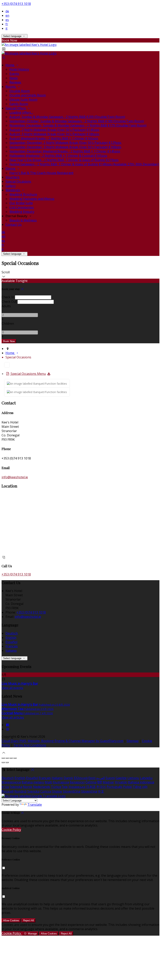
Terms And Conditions (29, 745)
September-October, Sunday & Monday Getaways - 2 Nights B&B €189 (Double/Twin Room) (76, 121)
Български (61, 782)
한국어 (101, 787)
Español (11, 642)
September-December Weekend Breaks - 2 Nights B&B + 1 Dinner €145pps (64, 151)
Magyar (108, 782)
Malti (48, 782)
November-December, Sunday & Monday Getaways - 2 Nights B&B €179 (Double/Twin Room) (77, 125)
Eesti (91, 778)
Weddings (13, 190)
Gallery (10, 186)
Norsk (27, 787)
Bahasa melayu (33, 782)
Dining (10, 168)
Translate (34, 804)
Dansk (68, 778)
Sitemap (133, 741)
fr (6, 24)
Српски (45, 791)
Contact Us (13, 224)
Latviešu (146, 778)
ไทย (65, 787)
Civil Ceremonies (21, 207)
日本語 (91, 787)
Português (114, 787)
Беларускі (77, 782)
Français (11, 646)
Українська (76, 787)
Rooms (10, 86)
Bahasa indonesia (141, 782)
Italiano (11, 650)
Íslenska (16, 787)
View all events (12, 688)
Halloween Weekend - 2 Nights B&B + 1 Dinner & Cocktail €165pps (58, 155)
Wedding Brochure (23, 194)
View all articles (13, 717)
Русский (8, 791)
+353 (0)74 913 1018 (16, 4)
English (10, 637)
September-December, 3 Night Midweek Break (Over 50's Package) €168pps (65, 147)
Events (14, 74)
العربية (100, 778)
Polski (127, 787)
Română (20, 791)
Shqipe (57, 791)
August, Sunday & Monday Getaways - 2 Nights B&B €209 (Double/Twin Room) (67, 117)
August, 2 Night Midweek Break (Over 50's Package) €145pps (54, 130)
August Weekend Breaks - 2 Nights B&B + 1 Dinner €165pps (53, 138)
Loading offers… (21, 112)
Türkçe (56, 787)
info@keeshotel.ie (15, 477)
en (7, 15)
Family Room (18, 104)
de (7, 11)
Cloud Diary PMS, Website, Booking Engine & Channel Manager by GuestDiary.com (62, 741)
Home (10, 65)
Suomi (110, 778)
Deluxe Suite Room (23, 99)
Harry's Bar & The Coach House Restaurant (41, 173)
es (7, 20)
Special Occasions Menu (28, 374)
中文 (101, 791)
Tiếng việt (140, 787)
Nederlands (41, 787)
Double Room (19, 91)
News (13, 78)
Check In (8, 297)
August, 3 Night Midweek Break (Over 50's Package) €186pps (54, 134)
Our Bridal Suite (21, 203)
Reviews (15, 82)
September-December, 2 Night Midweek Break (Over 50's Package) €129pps (65, 142)
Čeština (90, 782)
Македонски (11, 782)
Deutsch (11, 633)
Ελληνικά (81, 778)
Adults (6, 306)
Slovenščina (71, 791)
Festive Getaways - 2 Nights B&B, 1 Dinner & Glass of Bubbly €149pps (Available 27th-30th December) (84, 164)
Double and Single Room (27, 95)
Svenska (33, 791)
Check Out (9, 301)
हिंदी (99, 782)
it (6, 28)
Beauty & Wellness (23, 220)
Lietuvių (133, 778)
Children (8, 323)
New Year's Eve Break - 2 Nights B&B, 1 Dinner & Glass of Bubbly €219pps (64, 160)
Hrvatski (121, 782)
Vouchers (12, 177)
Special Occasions (18, 181)
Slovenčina (89, 791)
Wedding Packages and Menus (31, 199)
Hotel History (19, 69)
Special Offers (16, 108)
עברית (5, 787)
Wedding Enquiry (21, 211)
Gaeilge (121, 778)
